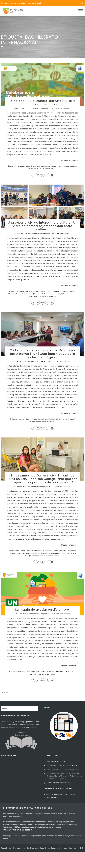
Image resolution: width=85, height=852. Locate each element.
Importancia (34, 556)
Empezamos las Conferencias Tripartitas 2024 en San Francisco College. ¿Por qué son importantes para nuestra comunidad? (42, 478)
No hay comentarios (61, 234)
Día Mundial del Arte (35, 169)
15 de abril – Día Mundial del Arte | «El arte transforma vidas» (42, 102)
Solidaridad (51, 674)
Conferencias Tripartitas (35, 553)
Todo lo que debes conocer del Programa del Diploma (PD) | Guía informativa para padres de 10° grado (42, 353)
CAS (63, 671)
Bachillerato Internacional (53, 166)
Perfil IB (53, 296)
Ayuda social (37, 671)
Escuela (37, 294)
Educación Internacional (25, 294)
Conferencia (21, 553)
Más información (68, 160)
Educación (11, 294)
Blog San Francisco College (20, 166)
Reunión (56, 556)
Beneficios (57, 419)
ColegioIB (73, 166)
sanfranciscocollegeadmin (39, 108)
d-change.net (8, 835)
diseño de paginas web (67, 848)
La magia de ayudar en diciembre (42, 610)
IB (73, 553)
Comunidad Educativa (68, 291)
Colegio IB (55, 291)
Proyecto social (40, 674)
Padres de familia (46, 556)
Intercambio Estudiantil (42, 296)
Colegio (66, 166)
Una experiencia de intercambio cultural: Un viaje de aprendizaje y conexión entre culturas (42, 226)
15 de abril (36, 166)
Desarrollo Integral (51, 553)
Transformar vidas (49, 169)
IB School (64, 294)
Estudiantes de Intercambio (51, 294)
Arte (42, 166)
